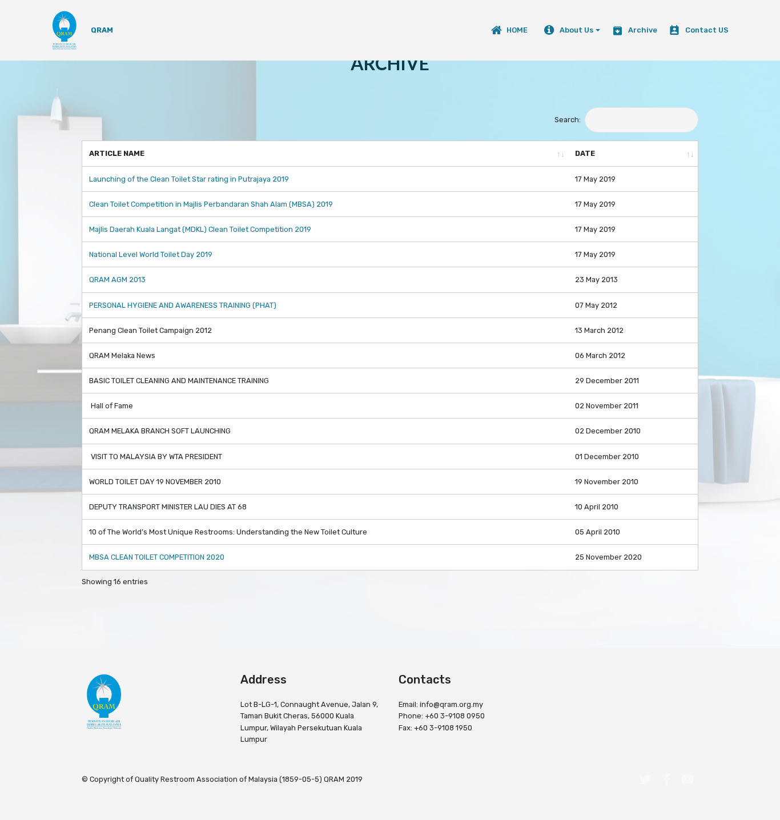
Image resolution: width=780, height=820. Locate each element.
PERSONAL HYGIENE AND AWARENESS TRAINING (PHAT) (182, 305)
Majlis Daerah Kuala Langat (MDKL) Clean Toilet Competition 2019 (200, 229)
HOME (519, 30)
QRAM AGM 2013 (117, 279)
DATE (585, 153)
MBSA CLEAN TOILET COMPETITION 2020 (156, 557)
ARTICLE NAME (116, 153)
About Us (576, 30)
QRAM (102, 30)
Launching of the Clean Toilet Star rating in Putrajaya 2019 (189, 179)
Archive (642, 30)
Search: (567, 119)
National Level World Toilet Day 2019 (150, 254)
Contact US (706, 30)
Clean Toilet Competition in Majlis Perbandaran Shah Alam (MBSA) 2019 (211, 204)
